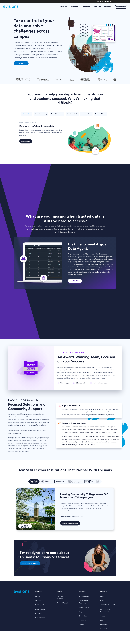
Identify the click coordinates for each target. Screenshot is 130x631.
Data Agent (39, 605)
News (102, 620)
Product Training (63, 603)
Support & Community (104, 1)
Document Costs (100, 114)
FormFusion (39, 613)
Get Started (121, 7)
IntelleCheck (40, 618)
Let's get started (30, 563)
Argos (37, 596)
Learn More (25, 141)
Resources (86, 7)
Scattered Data (86, 114)
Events (102, 600)
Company (107, 7)
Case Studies (84, 607)
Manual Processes (57, 114)
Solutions (63, 7)
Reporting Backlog (41, 114)
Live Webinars (84, 596)
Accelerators (40, 609)
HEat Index (83, 616)
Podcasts (82, 620)
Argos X (38, 600)
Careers (103, 616)
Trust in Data (27, 114)
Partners (97, 7)
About (102, 596)
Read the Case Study (70, 523)
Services (74, 7)
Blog (80, 612)
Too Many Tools (72, 114)
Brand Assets (105, 625)
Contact (103, 629)
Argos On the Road (107, 605)
